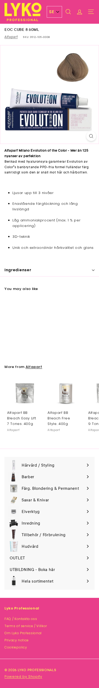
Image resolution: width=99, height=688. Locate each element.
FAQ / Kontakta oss (20, 619)
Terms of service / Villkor (25, 626)
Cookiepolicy (15, 647)
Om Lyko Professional (23, 633)
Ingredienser (17, 270)
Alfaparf (11, 37)
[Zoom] (91, 136)
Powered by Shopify (23, 676)
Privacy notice (16, 640)
